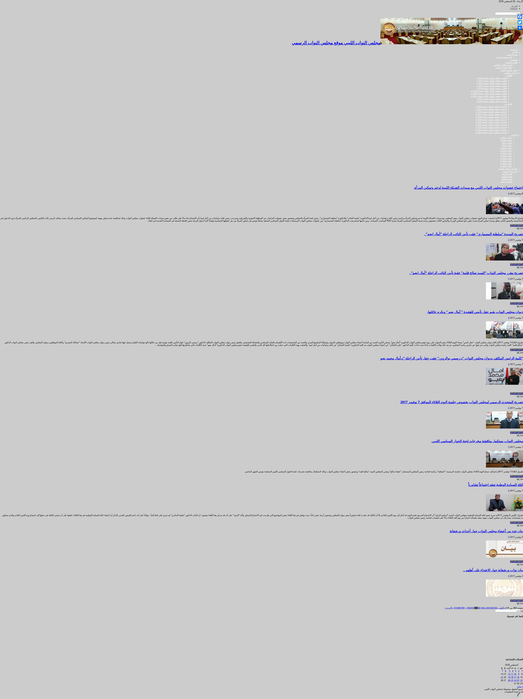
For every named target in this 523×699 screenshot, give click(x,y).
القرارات (508, 104)
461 (480, 608)
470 (455, 608)
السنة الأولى (506, 174)
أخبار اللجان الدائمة (503, 68)
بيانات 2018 (507, 145)
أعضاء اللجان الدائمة (503, 65)
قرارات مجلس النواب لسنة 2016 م (491, 112)
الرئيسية (514, 49)
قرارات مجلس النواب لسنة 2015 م (491, 109)
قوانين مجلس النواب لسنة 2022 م (492, 99)
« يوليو (520, 686)
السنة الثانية (506, 176)
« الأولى (502, 608)
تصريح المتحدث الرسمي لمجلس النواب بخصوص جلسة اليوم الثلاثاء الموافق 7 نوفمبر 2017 (461, 402)
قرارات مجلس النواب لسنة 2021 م (491, 125)
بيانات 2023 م (506, 158)
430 (488, 608)
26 (509, 680)
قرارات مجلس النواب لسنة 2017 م (491, 114)
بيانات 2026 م (506, 166)
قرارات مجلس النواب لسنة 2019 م (491, 119)
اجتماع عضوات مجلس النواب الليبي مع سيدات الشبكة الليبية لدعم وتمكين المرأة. (468, 188)
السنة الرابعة (506, 182)
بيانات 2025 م (506, 163)
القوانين (508, 75)
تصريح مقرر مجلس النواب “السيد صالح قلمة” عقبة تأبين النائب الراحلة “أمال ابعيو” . (466, 273)
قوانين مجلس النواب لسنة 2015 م (492, 81)
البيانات (514, 135)
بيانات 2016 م (506, 140)
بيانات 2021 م (506, 153)
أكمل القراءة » (516, 225)
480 (459, 608)
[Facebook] (519, 17)
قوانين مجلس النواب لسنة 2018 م (492, 88)
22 (521, 680)
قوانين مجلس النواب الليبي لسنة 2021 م (489, 96)
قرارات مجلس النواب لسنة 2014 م (491, 106)
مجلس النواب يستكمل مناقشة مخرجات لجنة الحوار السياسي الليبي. (477, 441)
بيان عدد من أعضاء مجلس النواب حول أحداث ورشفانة (486, 531)
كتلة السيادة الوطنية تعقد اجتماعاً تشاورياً (495, 485)
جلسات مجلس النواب (508, 169)
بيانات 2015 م (506, 138)
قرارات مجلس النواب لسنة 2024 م (491, 132)
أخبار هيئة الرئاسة (504, 57)
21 (502, 677)
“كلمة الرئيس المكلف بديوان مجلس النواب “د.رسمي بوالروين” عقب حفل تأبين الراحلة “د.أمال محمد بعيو (451, 358)
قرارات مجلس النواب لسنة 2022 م (491, 127)
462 (483, 608)
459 (472, 608)
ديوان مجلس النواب (509, 70)
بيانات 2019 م (506, 148)
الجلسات (514, 60)
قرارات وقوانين (511, 73)
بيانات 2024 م (506, 161)
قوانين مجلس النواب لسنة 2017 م (492, 86)
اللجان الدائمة (512, 62)
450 (495, 608)
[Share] (519, 28)
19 (509, 677)
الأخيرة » (448, 608)
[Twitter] (519, 22)
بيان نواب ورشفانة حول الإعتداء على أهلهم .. (493, 570)
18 (512, 677)
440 (492, 608)
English (514, 8)
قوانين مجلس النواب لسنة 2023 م (492, 101)
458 (469, 608)
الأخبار (515, 52)
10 (515, 674)
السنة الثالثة (506, 179)
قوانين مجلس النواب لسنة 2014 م (492, 78)
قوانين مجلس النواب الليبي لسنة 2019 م (489, 91)
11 (512, 674)
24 (515, 680)
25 (512, 680)
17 (515, 677)
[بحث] (522, 611)
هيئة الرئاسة (512, 55)
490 (463, 608)
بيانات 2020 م (506, 150)
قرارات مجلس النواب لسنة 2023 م (491, 130)
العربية (515, 6)
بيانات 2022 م (506, 156)
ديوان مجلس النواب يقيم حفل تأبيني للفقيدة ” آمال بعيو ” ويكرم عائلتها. (475, 312)
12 (509, 674)
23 (518, 680)
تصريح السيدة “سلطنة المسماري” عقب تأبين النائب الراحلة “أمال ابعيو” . (473, 234)
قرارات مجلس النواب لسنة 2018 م (491, 117)
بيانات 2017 (507, 143)
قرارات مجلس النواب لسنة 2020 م (491, 122)
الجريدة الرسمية (510, 171)
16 (518, 677)
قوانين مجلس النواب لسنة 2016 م (492, 83)
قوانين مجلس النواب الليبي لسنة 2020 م (489, 93)
